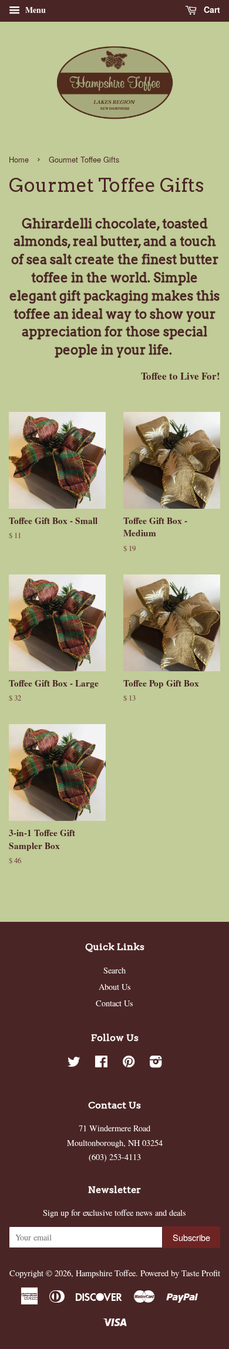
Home (19, 159)
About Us (115, 986)
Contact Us (114, 1003)
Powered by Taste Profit (180, 1273)
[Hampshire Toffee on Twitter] (74, 1063)
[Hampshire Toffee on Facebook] (101, 1063)
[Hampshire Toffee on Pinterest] (128, 1063)
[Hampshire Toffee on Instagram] (155, 1063)
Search (114, 970)
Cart (210, 9)
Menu (34, 10)
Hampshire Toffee (106, 1273)
